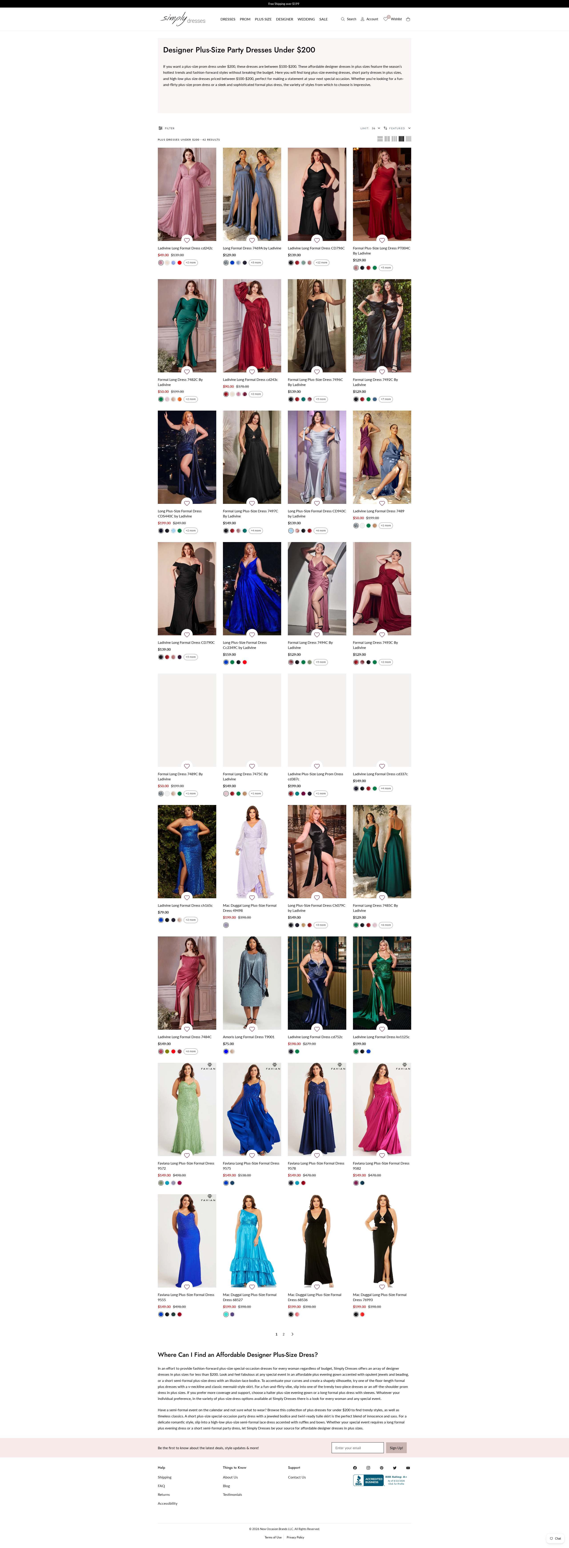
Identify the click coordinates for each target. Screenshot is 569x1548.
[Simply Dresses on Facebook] (355, 1468)
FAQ (161, 1486)
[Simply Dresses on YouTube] (408, 1468)
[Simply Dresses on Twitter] (395, 1468)
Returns (164, 1494)
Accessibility (167, 1503)
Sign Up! (396, 1448)
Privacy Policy (295, 1537)
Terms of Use (273, 1537)
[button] (228, 19)
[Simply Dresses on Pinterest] (382, 1468)
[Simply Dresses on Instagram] (368, 1468)
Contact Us (297, 1477)
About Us (230, 1477)
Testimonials (232, 1494)
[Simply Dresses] (182, 19)
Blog (226, 1486)
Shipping (164, 1477)
